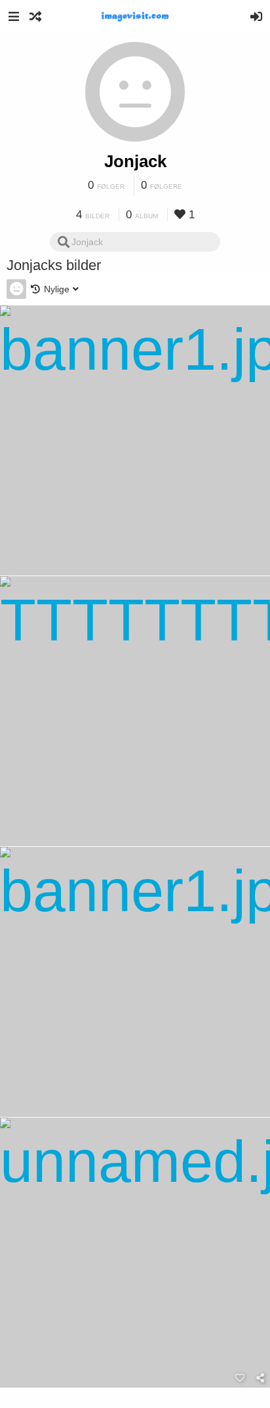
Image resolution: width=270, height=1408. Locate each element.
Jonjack (135, 161)
